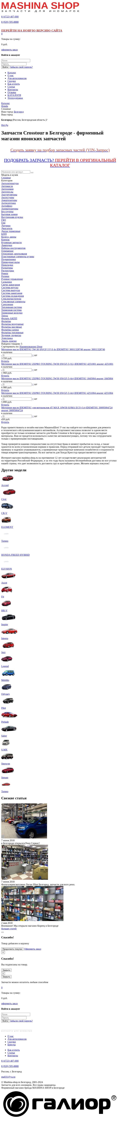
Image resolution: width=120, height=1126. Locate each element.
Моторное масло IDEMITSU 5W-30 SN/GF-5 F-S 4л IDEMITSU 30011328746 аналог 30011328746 (53, 349)
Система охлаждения (12, 296)
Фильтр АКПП (9, 318)
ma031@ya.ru (8, 1076)
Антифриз (6, 206)
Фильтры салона (10, 329)
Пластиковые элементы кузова (17, 256)
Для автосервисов (17, 1039)
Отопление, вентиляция (14, 253)
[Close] (2, 932)
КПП (4, 234)
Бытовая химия (9, 214)
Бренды (12, 1044)
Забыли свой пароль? (21, 67)
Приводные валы (10, 262)
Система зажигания (11, 293)
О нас (11, 1036)
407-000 (10, 16)
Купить (5, 361)
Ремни (4, 273)
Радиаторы (7, 267)
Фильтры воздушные (12, 324)
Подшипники (8, 259)
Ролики (5, 276)
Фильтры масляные (11, 327)
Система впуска (9, 287)
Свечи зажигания (10, 284)
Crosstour (6, 177)
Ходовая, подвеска (11, 335)
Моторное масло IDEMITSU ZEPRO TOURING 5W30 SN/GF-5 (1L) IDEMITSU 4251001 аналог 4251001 (57, 364)
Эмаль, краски (9, 341)
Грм (3, 222)
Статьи (11, 1052)
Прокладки (7, 265)
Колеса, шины (8, 236)
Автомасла (7, 186)
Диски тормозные (10, 231)
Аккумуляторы (9, 194)
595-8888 (10, 22)
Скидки (12, 1041)
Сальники (6, 282)
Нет (3, 125)
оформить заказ (9, 49)
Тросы (4, 315)
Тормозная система (11, 310)
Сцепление (7, 304)
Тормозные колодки (11, 312)
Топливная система (11, 307)
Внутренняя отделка (12, 217)
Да (6, 125)
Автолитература (10, 183)
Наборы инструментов (13, 248)
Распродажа (7, 270)
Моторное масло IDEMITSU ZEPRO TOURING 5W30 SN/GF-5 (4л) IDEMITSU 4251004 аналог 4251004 (57, 393)
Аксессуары (7, 197)
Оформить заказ (32, 949)
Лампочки (6, 245)
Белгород (19, 111)
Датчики (5, 225)
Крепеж (5, 239)
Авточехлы (7, 191)
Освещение (7, 251)
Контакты (13, 1055)
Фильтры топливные (12, 332)
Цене (39, 346)
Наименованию (28, 346)
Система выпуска (10, 290)
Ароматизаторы (9, 208)
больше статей (9, 928)
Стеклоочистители (11, 298)
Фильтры (6, 321)
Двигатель (6, 228)
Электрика (7, 338)
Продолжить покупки (12, 949)
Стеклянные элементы (13, 301)
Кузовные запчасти (11, 242)
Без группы (7, 211)
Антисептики (8, 203)
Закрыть (6, 970)
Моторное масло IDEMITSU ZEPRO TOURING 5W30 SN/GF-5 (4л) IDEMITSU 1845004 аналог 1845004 (57, 378)
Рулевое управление (12, 279)
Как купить (14, 1050)
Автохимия (7, 189)
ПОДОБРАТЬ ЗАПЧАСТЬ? (60, 163)
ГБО (3, 220)
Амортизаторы (9, 200)
